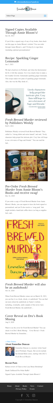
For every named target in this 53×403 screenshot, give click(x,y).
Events (32, 389)
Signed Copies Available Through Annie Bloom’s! (21, 31)
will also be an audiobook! (25, 286)
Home (9, 386)
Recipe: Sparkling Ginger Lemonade (21, 59)
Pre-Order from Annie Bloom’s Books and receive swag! (24, 190)
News (32, 386)
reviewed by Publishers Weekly (26, 121)
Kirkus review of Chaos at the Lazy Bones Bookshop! (24, 366)
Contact (40, 386)
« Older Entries (10, 341)
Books (25, 386)
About (17, 386)
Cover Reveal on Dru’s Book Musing (24, 317)
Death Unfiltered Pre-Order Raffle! (17, 370)
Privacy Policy (21, 389)
